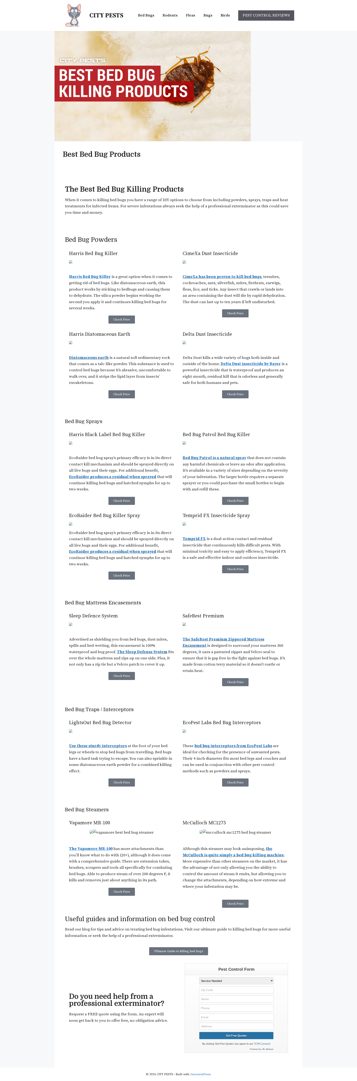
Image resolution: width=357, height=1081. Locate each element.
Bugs (207, 15)
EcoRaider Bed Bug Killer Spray (104, 516)
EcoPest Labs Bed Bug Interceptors (222, 723)
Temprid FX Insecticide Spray (216, 516)
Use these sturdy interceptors (98, 746)
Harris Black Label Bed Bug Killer (107, 435)
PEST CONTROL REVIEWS (266, 15)
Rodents (170, 15)
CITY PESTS (106, 15)
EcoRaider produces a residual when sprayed (112, 477)
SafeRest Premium (203, 616)
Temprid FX (194, 538)
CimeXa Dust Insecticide (210, 253)
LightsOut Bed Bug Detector (100, 723)
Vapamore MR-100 (89, 823)
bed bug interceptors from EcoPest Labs (233, 746)
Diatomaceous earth (89, 357)
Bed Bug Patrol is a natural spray (214, 458)
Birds (225, 15)
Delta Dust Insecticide (207, 334)
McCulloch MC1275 (204, 823)
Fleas (190, 15)
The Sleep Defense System (142, 652)
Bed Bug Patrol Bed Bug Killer (216, 435)
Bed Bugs (146, 15)
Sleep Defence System (93, 616)
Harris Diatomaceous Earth (99, 334)
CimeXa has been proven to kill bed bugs (222, 276)
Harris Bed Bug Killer (93, 253)
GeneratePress (200, 1074)
